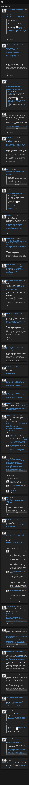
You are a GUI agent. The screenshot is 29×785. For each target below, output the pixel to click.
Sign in (26, 2)
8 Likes (10, 432)
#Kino (17, 49)
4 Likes (10, 305)
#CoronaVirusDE (10, 88)
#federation (9, 54)
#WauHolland (9, 49)
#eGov (22, 88)
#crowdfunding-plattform (12, 463)
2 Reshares (11, 132)
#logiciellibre (17, 269)
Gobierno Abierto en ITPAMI (15, 501)
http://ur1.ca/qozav (10, 289)
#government (17, 348)
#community (9, 48)
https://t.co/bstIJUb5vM (13, 29)
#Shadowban (9, 173)
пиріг (7, 497)
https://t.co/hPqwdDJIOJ (18, 204)
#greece (8, 526)
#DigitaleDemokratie (11, 16)
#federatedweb (16, 173)
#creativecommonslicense (12, 462)
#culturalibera (18, 466)
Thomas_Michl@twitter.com (13, 742)
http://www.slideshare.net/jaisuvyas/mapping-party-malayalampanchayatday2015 (16, 614)
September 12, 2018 (12, 208)
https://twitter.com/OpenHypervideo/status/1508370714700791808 (16, 13)
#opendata (19, 224)
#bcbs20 (8, 86)
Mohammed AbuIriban (15, 485)
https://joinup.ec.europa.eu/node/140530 (15, 524)
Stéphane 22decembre (11, 532)
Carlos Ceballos (10, 455)
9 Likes (10, 473)
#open (22, 348)
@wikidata (17, 26)
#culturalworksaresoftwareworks (13, 469)
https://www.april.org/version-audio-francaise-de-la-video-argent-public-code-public (16, 267)
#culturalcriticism (22, 465)
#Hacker (20, 49)
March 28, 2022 (11, 33)
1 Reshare (11, 39)
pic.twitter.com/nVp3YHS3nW (19, 30)
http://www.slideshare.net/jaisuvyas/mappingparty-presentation (16, 636)
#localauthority (18, 617)
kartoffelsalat (9, 215)
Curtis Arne (12, 481)
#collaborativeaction (11, 461)
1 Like (10, 37)
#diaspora (8, 174)
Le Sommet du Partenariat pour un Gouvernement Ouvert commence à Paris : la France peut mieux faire (16, 382)
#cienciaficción (19, 459)
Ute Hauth (8, 80)
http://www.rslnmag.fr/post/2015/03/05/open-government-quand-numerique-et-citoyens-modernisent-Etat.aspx (15, 535)
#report (11, 247)
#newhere (17, 458)
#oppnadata (13, 659)
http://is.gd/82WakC (16, 764)
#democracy (9, 56)
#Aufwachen (9, 171)
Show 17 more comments (12, 478)
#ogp (13, 373)
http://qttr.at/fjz (21, 658)
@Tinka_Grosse (11, 726)
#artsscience (12, 459)
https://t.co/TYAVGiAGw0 (13, 100)
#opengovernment (10, 55)
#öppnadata (9, 764)
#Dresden (23, 405)
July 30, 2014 (23, 731)
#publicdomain (9, 272)
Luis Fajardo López (10, 113)
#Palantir (11, 141)
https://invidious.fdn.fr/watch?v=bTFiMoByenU (16, 61)
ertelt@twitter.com (19, 713)
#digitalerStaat (9, 51)
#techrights (15, 48)
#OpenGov (8, 18)
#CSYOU (22, 171)
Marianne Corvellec (10, 264)
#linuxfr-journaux (21, 384)
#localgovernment (19, 618)
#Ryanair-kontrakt (18, 702)
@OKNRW (17, 200)
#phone (8, 247)
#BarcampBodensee (15, 86)
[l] (6, 723)
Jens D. (8, 189)
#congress (11, 246)
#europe (22, 269)
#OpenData (22, 16)
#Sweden (23, 659)
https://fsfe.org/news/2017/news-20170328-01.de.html (16, 287)
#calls (7, 246)
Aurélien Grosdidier (10, 345)
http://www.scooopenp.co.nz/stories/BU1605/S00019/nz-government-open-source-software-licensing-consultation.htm (16, 425)
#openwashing (9, 142)
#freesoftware (16, 52)
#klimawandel (17, 225)
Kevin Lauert (9, 403)
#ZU (15, 717)
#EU (7, 762)
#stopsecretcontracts (11, 705)
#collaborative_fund (20, 461)
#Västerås (19, 701)
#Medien (18, 171)
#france (12, 348)
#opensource (9, 52)
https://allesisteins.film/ (11, 59)
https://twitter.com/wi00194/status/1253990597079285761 (16, 83)
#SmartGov (19, 89)
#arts (7, 459)
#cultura (20, 463)
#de (18, 288)
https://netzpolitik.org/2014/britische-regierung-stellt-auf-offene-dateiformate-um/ (16, 749)
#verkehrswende (10, 225)
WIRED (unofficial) (10, 238)
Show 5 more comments (12, 548)
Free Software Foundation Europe (14, 280)
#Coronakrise (17, 88)
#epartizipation (21, 718)
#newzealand (9, 428)
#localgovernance (10, 618)
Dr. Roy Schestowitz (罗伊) (12, 137)
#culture (16, 246)
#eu (11, 373)
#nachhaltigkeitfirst (10, 227)
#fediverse (14, 54)
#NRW (13, 193)
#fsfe (16, 289)
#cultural (16, 465)
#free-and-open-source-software (18, 271)
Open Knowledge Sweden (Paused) (14, 651)
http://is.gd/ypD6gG (10, 703)
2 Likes (10, 337)
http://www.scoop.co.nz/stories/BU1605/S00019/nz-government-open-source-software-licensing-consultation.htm (18, 441)
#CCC (14, 49)
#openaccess (23, 430)
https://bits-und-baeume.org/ (12, 223)
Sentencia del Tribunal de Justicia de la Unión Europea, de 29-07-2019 (16, 126)
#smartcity (21, 223)
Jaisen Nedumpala (10, 606)
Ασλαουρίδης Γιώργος (12, 674)
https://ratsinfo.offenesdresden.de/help (17, 408)
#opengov (17, 55)
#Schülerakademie (21, 717)
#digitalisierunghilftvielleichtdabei (14, 228)
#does (19, 246)
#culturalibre (9, 467)
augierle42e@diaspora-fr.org (16, 571)
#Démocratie (20, 542)
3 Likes (10, 130)
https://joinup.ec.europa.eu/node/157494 (15, 372)
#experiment (9, 617)
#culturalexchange (10, 466)
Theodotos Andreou (11, 415)
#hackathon (22, 656)
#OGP (25, 288)
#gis (14, 617)
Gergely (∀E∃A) (13, 435)
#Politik (14, 171)
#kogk (21, 193)
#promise (20, 350)
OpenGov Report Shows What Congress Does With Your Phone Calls (16, 242)
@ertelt (11, 727)
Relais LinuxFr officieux (11, 379)
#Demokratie (15, 56)
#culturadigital (9, 465)
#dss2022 (18, 16)
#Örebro (8, 659)
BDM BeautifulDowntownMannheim (14, 9)
